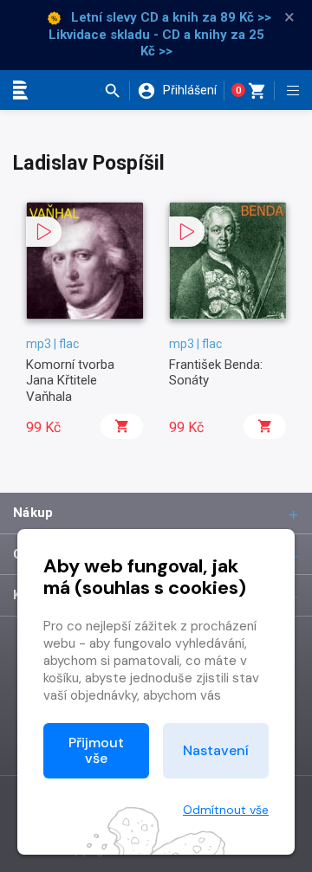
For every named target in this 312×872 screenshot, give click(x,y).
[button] (116, 90)
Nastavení (216, 750)
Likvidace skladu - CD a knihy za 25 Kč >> (156, 43)
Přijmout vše (96, 750)
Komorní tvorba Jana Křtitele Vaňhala (70, 380)
